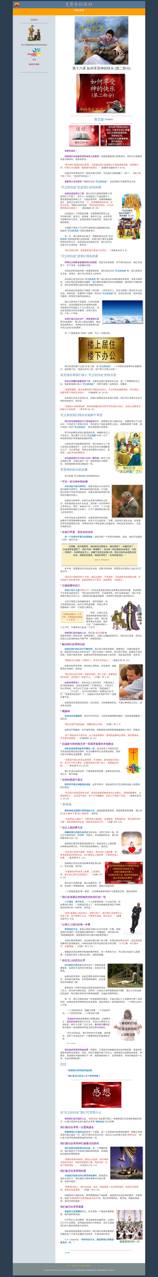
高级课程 (34, 20)
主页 (68, 1265)
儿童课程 (73, 1265)
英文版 (99, 119)
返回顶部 (67, 1253)
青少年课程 (81, 1265)
